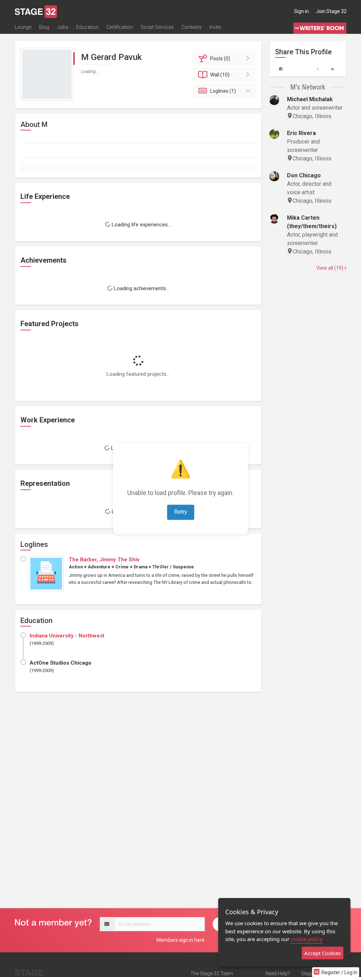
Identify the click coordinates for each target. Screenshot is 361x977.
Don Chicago (304, 175)
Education (87, 27)
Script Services (157, 27)
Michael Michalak (310, 99)
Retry (180, 511)
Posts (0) (220, 58)
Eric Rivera (301, 133)
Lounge (23, 27)
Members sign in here (180, 940)
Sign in (301, 11)
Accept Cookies (322, 953)
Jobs (62, 27)
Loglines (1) (223, 91)
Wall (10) (220, 75)
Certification (119, 27)
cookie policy (307, 938)
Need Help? (277, 973)
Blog (44, 27)
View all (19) (330, 268)
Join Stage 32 (331, 11)
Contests (192, 27)
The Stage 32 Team (211, 973)
